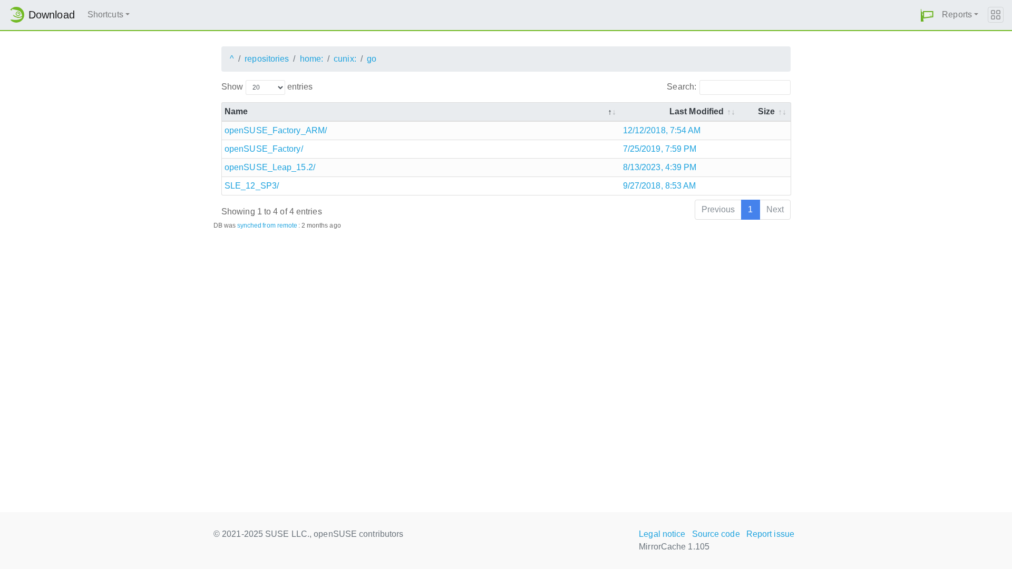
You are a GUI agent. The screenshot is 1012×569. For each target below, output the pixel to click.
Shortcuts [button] (105, 14)
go (371, 58)
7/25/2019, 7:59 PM (660, 148)
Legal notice (662, 533)
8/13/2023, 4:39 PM (660, 167)
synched (249, 225)
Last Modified (696, 111)
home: (312, 58)
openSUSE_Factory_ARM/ (276, 130)
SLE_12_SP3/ (252, 185)
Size (766, 111)
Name (236, 111)
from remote (279, 225)
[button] (927, 15)
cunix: (345, 58)
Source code (716, 533)
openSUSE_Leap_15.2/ (270, 167)
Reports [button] (957, 14)
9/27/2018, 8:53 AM (659, 185)
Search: (681, 86)
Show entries (267, 86)
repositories (267, 58)
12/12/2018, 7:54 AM (662, 130)
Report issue (770, 533)
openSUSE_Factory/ (264, 148)
